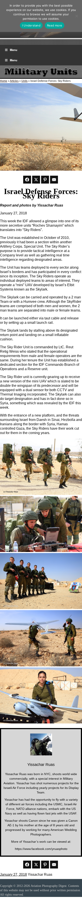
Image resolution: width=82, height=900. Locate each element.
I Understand (31, 25)
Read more (54, 25)
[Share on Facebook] (27, 180)
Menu (13, 50)
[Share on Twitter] (36, 180)
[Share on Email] (54, 180)
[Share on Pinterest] (45, 180)
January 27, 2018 (13, 874)
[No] (76, 16)
